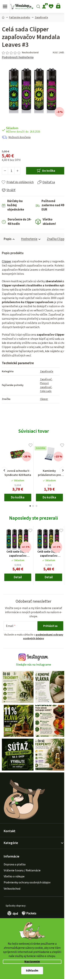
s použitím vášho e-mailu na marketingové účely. (33, 516)
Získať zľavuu (33, 508)
